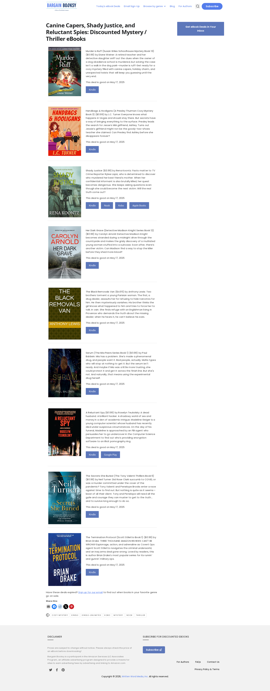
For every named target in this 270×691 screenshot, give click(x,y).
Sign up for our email (90, 592)
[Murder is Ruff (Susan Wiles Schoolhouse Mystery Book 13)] (64, 95)
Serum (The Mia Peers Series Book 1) (107, 352)
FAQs (198, 661)
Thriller (140, 615)
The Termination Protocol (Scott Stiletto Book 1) (114, 537)
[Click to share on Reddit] (60, 606)
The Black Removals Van (100, 291)
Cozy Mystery (60, 615)
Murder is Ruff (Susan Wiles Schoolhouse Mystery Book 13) (120, 51)
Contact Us (213, 661)
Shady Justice (94, 170)
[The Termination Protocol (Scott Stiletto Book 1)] (64, 585)
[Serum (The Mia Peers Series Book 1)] (64, 396)
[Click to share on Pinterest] (71, 606)
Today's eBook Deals (108, 6)
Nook (107, 205)
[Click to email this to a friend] (48, 606)
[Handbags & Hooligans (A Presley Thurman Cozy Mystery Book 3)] (64, 155)
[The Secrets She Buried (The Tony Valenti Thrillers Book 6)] (64, 523)
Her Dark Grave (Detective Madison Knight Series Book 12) (120, 230)
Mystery (118, 615)
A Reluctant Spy (95, 412)
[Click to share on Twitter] (65, 606)
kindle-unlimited (91, 615)
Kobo (121, 205)
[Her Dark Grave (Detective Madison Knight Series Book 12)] (64, 277)
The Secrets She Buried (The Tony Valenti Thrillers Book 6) (120, 475)
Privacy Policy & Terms (207, 669)
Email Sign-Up (132, 6)
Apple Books (139, 205)
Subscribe (212, 6)
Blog (172, 6)
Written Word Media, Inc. (135, 676)
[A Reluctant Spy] (64, 455)
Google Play (110, 454)
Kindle (92, 89)
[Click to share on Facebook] (54, 606)
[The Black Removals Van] (64, 338)
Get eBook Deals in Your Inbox (200, 29)
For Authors (185, 6)
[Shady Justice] (64, 216)
